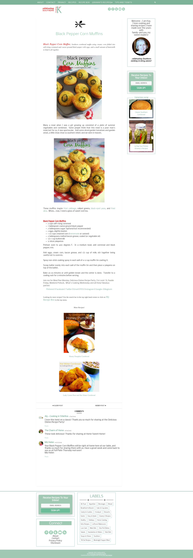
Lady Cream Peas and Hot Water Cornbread (79, 395)
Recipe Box (84, 2)
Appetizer (92, 504)
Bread (110, 504)
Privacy (62, 2)
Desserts (107, 512)
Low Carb (84, 528)
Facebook (60, 289)
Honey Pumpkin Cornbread (79, 356)
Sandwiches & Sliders (95, 532)
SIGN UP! (141, 88)
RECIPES (72, 2)
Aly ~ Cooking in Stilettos (56, 416)
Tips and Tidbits (123, 2)
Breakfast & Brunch (87, 508)
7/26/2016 (72, 416)
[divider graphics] (55, 524)
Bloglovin (108, 289)
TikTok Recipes (86, 540)
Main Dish (93, 528)
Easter (83, 516)
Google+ (99, 289)
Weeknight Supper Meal (102, 540)
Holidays (91, 520)
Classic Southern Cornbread (141, 113)
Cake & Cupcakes (102, 508)
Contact (50, 2)
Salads (83, 532)
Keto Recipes (85, 524)
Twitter (69, 289)
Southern (97, 536)
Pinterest (50, 289)
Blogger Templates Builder (98, 554)
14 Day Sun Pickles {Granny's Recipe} (141, 147)
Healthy (83, 520)
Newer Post (100, 405)
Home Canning (102, 520)
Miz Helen (49, 442)
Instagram (89, 289)
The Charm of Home (54, 430)
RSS (81, 289)
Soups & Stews (86, 536)
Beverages (101, 504)
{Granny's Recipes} (101, 2)
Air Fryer (83, 504)
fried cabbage (70, 209)
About (40, 2)
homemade (74, 234)
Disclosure (55, 543)
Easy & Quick (92, 516)
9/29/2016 (68, 430)
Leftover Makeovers (99, 524)
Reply (46, 426)
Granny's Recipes (105, 516)
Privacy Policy (55, 541)
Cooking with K (100, 552)
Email (75, 289)
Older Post (58, 405)
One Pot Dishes (104, 528)
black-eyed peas (98, 209)
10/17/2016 (58, 442)
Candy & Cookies (86, 512)
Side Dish (108, 532)
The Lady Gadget (107, 555)
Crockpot (98, 512)
